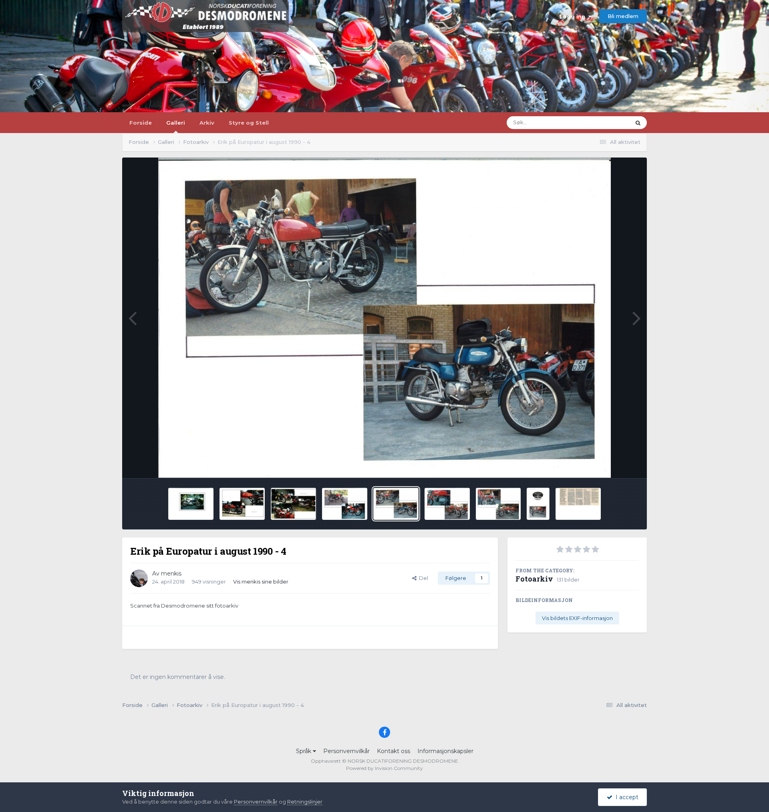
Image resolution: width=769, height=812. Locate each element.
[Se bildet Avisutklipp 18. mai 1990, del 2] (578, 504)
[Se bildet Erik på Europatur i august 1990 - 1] (538, 504)
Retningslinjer (304, 801)
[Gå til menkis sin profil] (139, 578)
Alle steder (606, 122)
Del (422, 578)
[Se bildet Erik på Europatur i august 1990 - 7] (242, 504)
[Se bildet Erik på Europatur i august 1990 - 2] (498, 504)
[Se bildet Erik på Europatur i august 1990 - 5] (344, 504)
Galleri (175, 122)
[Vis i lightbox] (384, 318)
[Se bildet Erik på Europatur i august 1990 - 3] (447, 504)
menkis (171, 573)
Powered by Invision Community (384, 768)
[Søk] (638, 122)
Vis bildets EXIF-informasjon (577, 618)
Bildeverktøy (612, 463)
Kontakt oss (393, 751)
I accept (625, 797)
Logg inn (574, 16)
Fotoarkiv (534, 579)
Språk (304, 751)
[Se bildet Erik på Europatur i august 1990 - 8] (190, 504)
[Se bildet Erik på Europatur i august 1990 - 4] (396, 504)
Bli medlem (623, 16)
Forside (140, 122)
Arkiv (206, 122)
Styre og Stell (249, 122)
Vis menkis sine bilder (260, 581)
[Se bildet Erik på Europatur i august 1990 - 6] (293, 504)
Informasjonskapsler (445, 751)
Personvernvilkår (346, 751)
